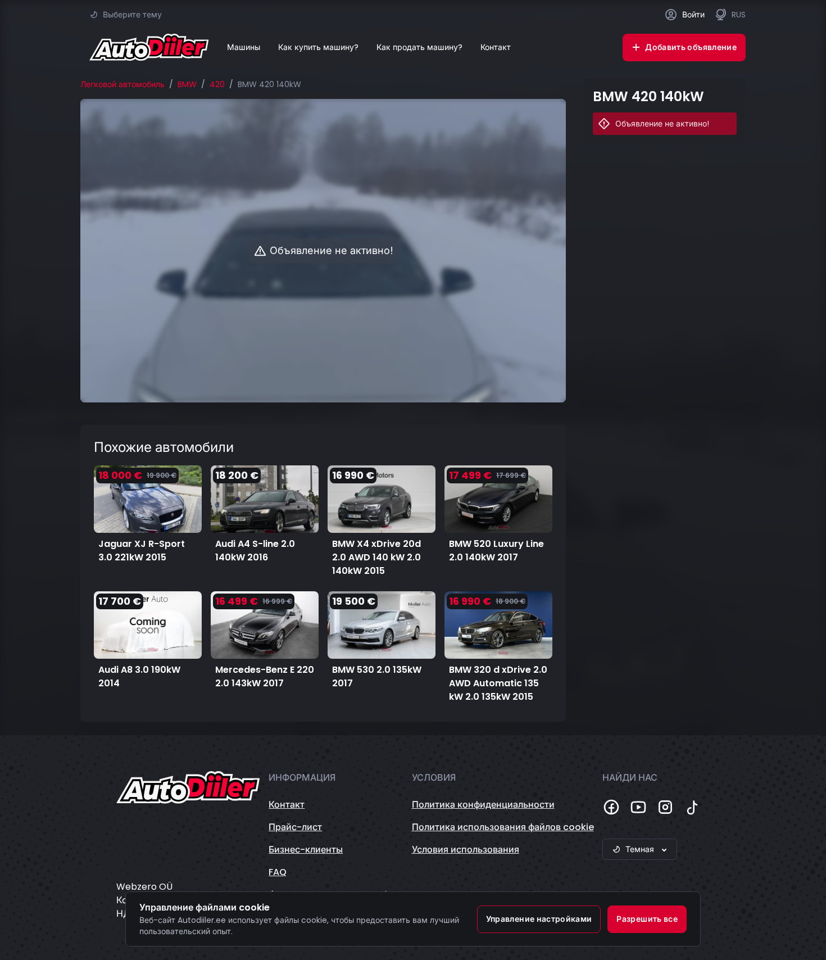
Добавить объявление (691, 47)
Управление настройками (539, 919)
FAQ (278, 872)
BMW (187, 84)
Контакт (495, 47)
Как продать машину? (419, 47)
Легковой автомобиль (122, 84)
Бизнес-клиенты (306, 849)
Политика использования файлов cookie (503, 827)
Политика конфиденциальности (483, 804)
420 (217, 84)
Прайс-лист (295, 827)
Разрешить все (647, 919)
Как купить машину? (318, 47)
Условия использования (465, 849)
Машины (243, 47)
